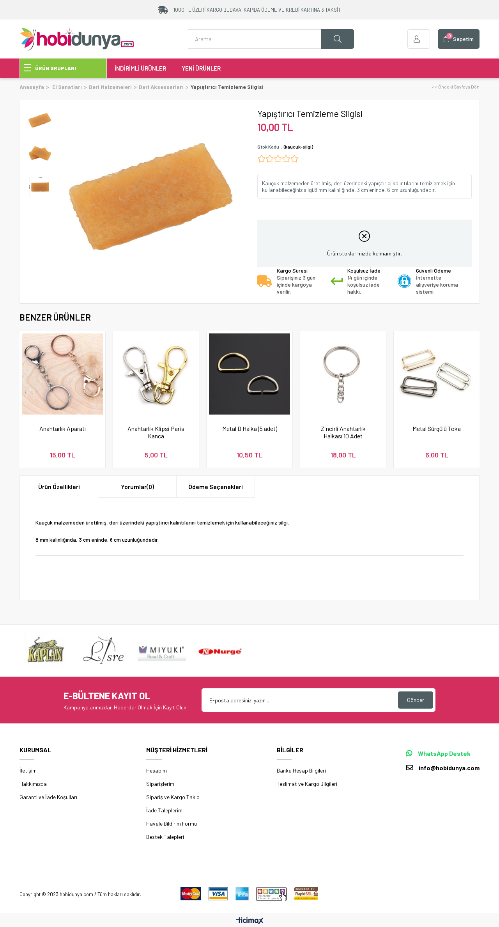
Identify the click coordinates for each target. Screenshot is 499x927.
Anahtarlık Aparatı (62, 428)
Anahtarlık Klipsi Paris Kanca (155, 432)
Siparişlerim (160, 783)
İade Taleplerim (164, 810)
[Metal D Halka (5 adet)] (249, 374)
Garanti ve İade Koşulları (48, 797)
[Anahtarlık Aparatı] (62, 374)
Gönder (415, 700)
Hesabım (156, 770)
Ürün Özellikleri (59, 486)
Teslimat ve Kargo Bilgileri (307, 783)
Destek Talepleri (165, 836)
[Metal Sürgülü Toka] (436, 374)
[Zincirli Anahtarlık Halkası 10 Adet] (343, 374)
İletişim (28, 770)
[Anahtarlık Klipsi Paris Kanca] (155, 374)
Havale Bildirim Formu (171, 823)
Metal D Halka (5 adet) (249, 428)
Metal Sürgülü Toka (436, 428)
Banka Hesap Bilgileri (301, 770)
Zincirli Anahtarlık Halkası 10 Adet (343, 432)
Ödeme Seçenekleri (215, 486)
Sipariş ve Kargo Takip (173, 797)
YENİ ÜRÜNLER (201, 68)
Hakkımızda (33, 783)
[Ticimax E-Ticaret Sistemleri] (250, 921)
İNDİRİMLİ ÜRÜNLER (140, 68)
